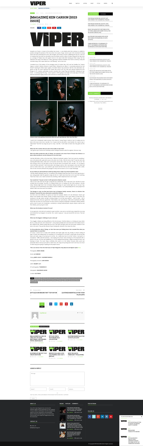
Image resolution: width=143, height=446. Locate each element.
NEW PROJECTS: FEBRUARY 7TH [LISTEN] (76, 354)
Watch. (78, 3)
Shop (92, 3)
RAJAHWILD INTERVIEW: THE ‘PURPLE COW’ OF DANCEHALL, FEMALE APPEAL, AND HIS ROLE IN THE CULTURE (63, 8)
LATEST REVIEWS (93, 14)
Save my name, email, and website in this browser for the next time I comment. (49, 394)
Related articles (35, 326)
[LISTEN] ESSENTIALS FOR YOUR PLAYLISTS (76, 337)
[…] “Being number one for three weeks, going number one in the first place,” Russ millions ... (100, 102)
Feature (55, 278)
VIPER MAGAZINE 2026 (99, 443)
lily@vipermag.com (35, 427)
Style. (98, 3)
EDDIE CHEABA (38, 278)
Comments (75, 403)
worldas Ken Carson (74, 280)
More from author (44, 326)
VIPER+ (105, 3)
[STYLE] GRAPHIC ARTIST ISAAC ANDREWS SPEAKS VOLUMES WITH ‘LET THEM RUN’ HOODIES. (134, 440)
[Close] (141, 416)
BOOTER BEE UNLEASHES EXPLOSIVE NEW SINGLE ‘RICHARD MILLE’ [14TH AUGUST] (98, 38)
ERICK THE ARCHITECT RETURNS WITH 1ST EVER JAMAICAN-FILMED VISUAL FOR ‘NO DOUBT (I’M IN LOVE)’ (99, 31)
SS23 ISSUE (54, 280)
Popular (67, 403)
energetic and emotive (47, 278)
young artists (34, 282)
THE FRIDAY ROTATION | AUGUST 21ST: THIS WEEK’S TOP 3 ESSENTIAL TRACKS (74, 409)
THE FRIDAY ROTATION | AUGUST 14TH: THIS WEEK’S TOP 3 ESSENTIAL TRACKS (74, 417)
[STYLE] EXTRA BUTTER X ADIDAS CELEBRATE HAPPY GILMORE (134, 424)
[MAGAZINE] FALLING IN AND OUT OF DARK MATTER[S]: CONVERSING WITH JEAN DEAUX (38, 338)
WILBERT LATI (66, 280)
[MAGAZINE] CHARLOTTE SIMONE (134, 431)
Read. (70, 3)
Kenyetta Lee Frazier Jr (70, 278)
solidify (48, 280)
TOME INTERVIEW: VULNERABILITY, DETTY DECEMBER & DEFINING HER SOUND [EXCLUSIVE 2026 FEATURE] (97, 45)
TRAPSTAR (60, 280)
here (79, 247)
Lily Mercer (33, 24)
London (33, 280)
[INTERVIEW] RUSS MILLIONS (100, 105)
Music (43, 280)
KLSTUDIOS (79, 278)
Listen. (85, 3)
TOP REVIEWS (103, 14)
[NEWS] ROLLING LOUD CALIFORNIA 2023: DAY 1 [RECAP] (57, 354)
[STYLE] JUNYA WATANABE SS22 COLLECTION (54, 337)
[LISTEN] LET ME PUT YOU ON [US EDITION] (38, 354)
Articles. (32, 13)
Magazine (38, 280)
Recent (62, 403)
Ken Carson (61, 278)
